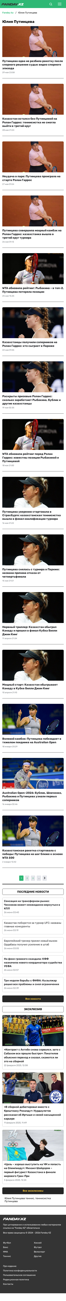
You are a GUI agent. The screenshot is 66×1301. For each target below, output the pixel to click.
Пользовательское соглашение (19, 1275)
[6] (44, 878)
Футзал (38, 1247)
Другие (37, 1256)
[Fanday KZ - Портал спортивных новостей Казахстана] (13, 4)
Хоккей (38, 1242)
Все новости (33, 998)
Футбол (7, 1242)
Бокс (5, 1247)
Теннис (7, 1256)
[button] (50, 4)
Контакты (8, 1284)
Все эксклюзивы (33, 1190)
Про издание (9, 1266)
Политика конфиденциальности (20, 1270)
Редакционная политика (16, 1279)
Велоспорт (39, 1251)
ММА (5, 1251)
